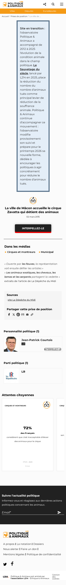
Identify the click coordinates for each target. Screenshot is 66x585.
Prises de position (19, 16)
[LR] (11, 376)
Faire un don (29, 549)
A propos (8, 544)
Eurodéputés (49, 11)
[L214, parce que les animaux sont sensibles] (6, 577)
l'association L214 (19, 578)
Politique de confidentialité (44, 554)
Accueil (5, 16)
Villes (12, 11)
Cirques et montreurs (15, 406)
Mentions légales (13, 554)
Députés (29, 11)
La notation (24, 544)
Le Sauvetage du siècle (30, 69)
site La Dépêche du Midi (22, 299)
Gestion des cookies (56, 577)
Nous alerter (11, 549)
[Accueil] (10, 7)
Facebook (10, 559)
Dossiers (38, 544)
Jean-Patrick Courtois (36, 340)
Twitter (25, 559)
